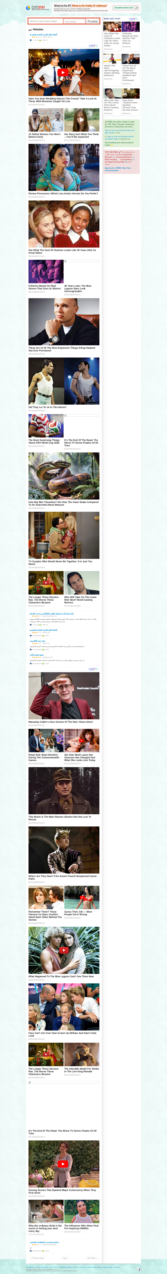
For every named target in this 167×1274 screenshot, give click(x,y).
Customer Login (107, 1267)
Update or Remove (73, 1267)
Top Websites (30, 1267)
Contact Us (116, 1267)
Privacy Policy (97, 1267)
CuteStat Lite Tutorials (41, 1267)
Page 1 (65, 1258)
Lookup (93, 21)
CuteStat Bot (62, 1267)
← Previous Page (37, 1258)
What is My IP (54, 1267)
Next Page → (92, 1258)
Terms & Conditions (86, 1267)
